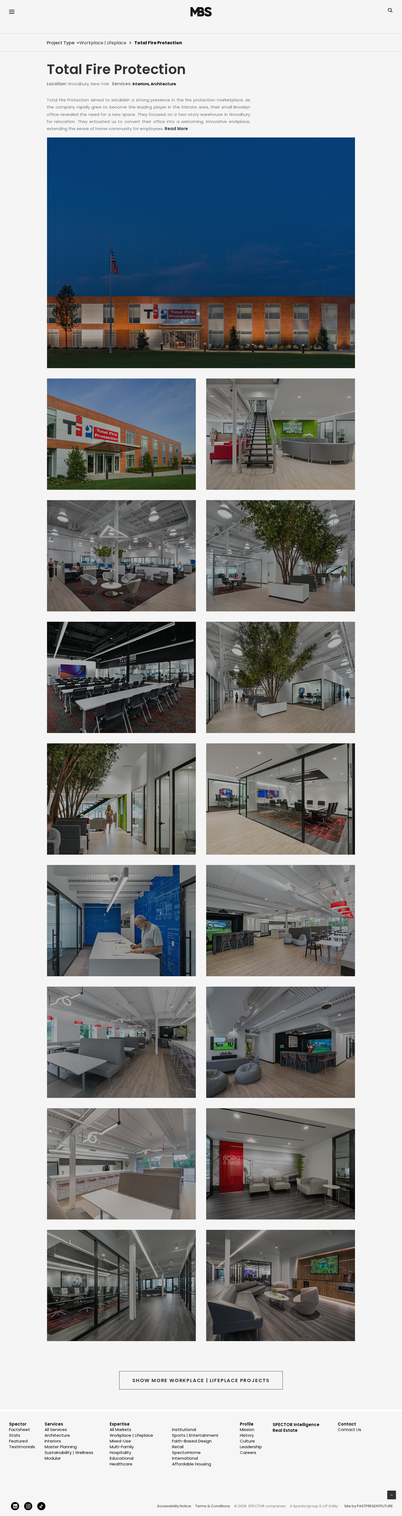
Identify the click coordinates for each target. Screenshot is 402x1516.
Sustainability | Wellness (69, 1452)
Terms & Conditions (212, 1506)
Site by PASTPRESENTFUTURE (368, 1506)
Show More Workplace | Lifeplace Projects (201, 1380)
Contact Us (349, 1429)
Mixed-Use (120, 1441)
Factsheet (19, 1429)
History (247, 1435)
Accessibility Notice (174, 1506)
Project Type (60, 43)
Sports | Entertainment (195, 1435)
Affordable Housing (191, 1464)
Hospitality (120, 1452)
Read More (176, 128)
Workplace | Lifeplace (103, 43)
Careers (248, 1452)
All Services (56, 1429)
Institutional (184, 1429)
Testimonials (22, 1447)
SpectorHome (186, 1452)
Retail (177, 1447)
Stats (14, 1435)
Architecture (163, 84)
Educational (121, 1458)
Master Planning (61, 1447)
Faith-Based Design (192, 1441)
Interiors (141, 84)
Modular (53, 1458)
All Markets (120, 1429)
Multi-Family (122, 1447)
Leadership (251, 1447)
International (185, 1458)
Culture (247, 1441)
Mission (247, 1429)
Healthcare (121, 1464)
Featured (18, 1441)
